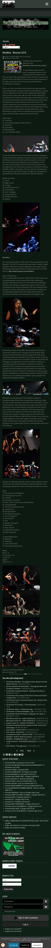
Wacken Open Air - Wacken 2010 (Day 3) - (27, 723)
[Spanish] (14, 45)
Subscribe (8, 889)
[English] (3, 45)
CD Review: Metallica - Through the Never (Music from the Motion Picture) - (26, 683)
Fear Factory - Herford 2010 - (22, 730)
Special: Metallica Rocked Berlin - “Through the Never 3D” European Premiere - (26, 687)
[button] (4, 755)
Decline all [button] (25, 945)
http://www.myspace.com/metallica (21, 271)
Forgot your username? (13, 931)
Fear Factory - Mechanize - (21, 732)
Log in (25, 924)
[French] (6, 45)
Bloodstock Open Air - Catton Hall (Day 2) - (27, 721)
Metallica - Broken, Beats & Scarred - (25, 737)
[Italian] (10, 45)
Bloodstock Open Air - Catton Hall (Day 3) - (27, 718)
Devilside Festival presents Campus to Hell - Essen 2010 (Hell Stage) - (26, 726)
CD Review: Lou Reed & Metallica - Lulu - (26, 711)
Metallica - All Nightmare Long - (23, 739)
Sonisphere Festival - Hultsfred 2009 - (25, 734)
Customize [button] (37, 945)
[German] (8, 45)
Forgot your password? (13, 929)
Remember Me (10, 911)
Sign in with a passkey (28, 917)
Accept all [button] (13, 945)
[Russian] (12, 45)
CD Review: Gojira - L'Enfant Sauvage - (26, 709)
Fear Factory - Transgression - (23, 746)
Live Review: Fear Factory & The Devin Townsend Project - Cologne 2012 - (26, 696)
